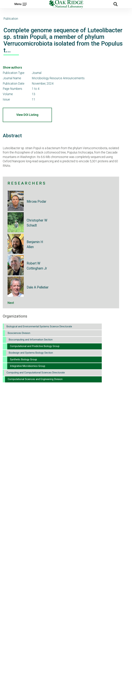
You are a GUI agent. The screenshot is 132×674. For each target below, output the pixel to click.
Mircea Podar (36, 202)
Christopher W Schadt (37, 222)
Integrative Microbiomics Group (27, 366)
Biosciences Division (19, 333)
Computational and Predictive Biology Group (34, 346)
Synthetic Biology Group (23, 359)
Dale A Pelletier (38, 287)
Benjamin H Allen (35, 244)
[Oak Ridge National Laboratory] (66, 4)
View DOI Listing (27, 115)
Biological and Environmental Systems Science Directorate (39, 326)
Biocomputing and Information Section (31, 339)
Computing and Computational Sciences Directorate (36, 372)
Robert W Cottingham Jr (37, 265)
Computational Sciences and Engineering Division (35, 379)
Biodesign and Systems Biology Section (31, 352)
